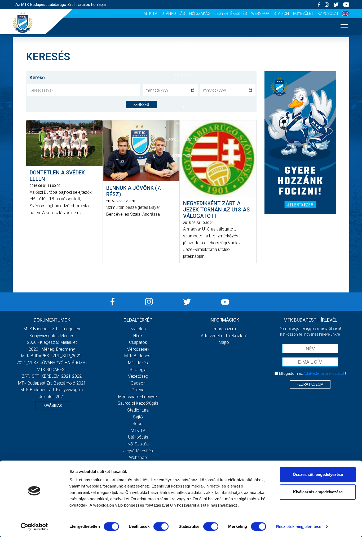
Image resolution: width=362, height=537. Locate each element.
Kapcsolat (328, 13)
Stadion (281, 13)
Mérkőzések (181, 91)
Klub (181, 107)
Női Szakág (199, 13)
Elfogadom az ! (312, 373)
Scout (138, 423)
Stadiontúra (138, 410)
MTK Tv (150, 13)
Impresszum (224, 328)
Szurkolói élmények (181, 139)
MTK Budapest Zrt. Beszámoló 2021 (52, 383)
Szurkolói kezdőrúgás (138, 403)
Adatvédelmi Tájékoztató (224, 335)
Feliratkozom (310, 384)
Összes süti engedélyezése (318, 474)
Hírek (181, 59)
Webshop (260, 13)
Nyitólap (181, 43)
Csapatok (181, 75)
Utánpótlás (173, 13)
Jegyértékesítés (231, 13)
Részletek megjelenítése (298, 526)
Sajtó (138, 416)
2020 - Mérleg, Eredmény (52, 349)
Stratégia (138, 369)
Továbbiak (52, 405)
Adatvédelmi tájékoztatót (323, 373)
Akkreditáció (181, 155)
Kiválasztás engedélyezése (318, 492)
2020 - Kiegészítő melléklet (52, 342)
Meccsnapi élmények (138, 396)
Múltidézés (138, 362)
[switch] (161, 526)
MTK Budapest (138, 355)
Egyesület (303, 13)
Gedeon (138, 383)
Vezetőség (138, 376)
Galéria (181, 123)
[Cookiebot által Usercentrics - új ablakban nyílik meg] (34, 527)
